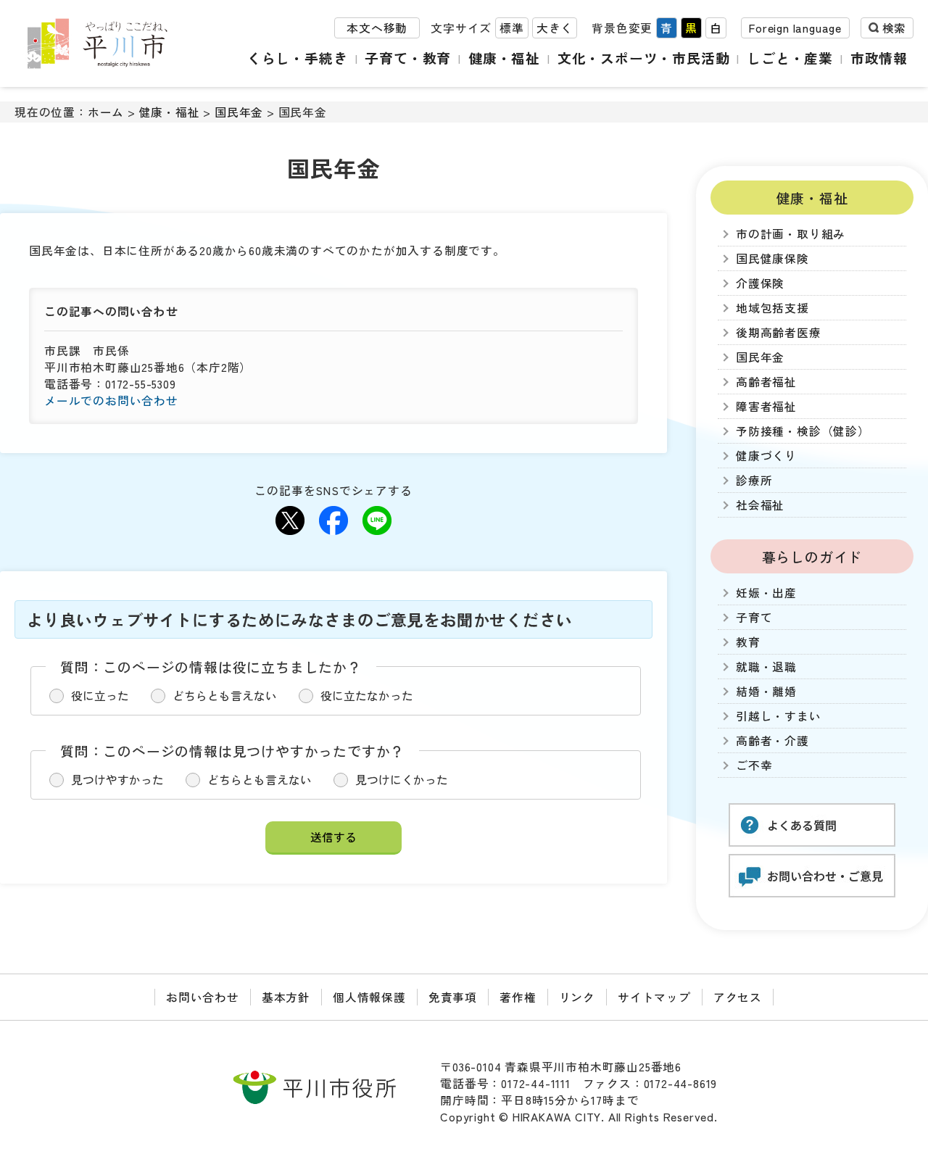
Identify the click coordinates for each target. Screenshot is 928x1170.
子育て (754, 617)
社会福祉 (760, 505)
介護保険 (760, 283)
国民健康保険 (772, 258)
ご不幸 (754, 765)
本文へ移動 (377, 28)
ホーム (106, 112)
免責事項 (452, 997)
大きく (554, 28)
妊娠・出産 (766, 592)
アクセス (737, 997)
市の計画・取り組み (790, 233)
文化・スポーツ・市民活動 (644, 57)
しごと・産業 (790, 57)
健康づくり (766, 455)
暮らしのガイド (812, 556)
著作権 (518, 997)
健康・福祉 (504, 57)
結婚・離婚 (766, 691)
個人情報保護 (369, 997)
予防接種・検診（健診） (803, 431)
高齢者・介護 (772, 740)
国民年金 (239, 112)
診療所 (754, 480)
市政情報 (879, 57)
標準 (512, 28)
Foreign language (795, 28)
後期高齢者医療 (778, 332)
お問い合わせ (202, 997)
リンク (577, 997)
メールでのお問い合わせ (111, 400)
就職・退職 (766, 666)
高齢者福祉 (766, 381)
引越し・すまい (778, 716)
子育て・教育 (408, 57)
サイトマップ (654, 997)
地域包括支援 (772, 307)
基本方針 (286, 997)
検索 (894, 28)
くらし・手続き (297, 57)
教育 (748, 642)
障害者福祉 (766, 406)
